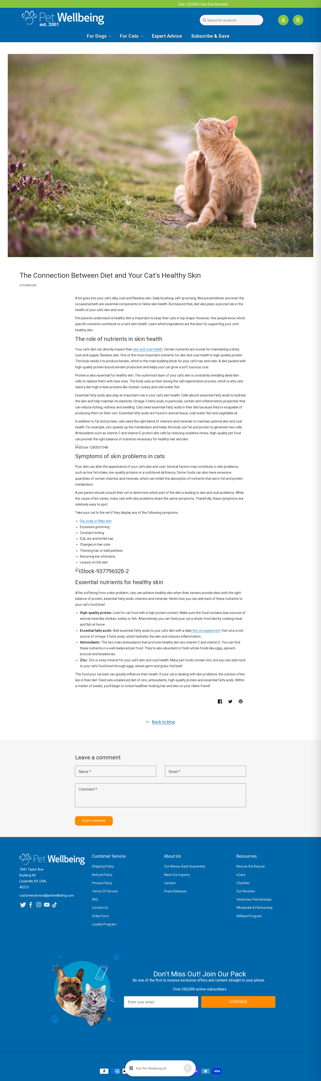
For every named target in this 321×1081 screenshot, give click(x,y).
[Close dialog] (224, 491)
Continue (125, 577)
